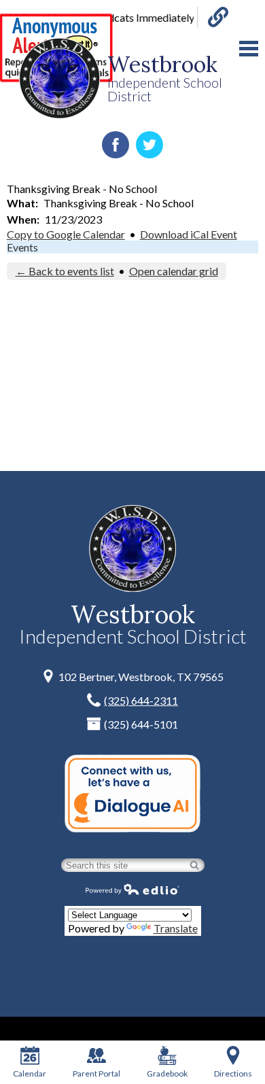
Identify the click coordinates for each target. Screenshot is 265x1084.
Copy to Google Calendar (66, 234)
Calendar (29, 1073)
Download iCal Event (188, 234)
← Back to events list (65, 270)
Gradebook (167, 1073)
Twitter (149, 144)
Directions (233, 1073)
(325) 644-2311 (141, 700)
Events (22, 247)
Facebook (115, 144)
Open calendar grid (173, 270)
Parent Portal (96, 1073)
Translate (176, 928)
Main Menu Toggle (248, 48)
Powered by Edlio (132, 889)
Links (212, 17)
